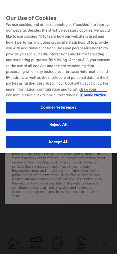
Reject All (59, 124)
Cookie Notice (93, 95)
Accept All (58, 142)
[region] (58, 76)
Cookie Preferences (58, 107)
